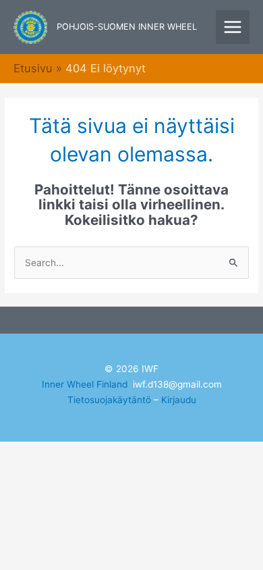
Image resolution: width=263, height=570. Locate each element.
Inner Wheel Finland (84, 384)
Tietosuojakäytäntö (109, 399)
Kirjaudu (178, 399)
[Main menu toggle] (233, 27)
